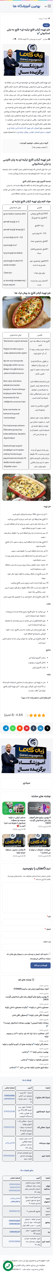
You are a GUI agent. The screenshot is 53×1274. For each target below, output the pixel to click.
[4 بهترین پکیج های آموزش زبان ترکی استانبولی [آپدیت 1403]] (39, 808)
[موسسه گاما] (26, 756)
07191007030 (9, 1127)
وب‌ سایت (47, 941)
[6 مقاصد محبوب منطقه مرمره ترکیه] (13, 840)
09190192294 (14, 1190)
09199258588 (14, 1241)
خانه (46, 18)
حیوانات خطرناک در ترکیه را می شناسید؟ (40, 851)
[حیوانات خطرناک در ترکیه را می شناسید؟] (39, 840)
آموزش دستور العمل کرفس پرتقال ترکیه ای (34, 132)
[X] (47, 728)
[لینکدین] (40, 728)
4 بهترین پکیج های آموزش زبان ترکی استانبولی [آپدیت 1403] (40, 820)
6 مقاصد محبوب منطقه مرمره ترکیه (15, 851)
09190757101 (15, 1187)
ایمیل (48, 929)
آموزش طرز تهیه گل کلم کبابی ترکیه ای (24, 128)
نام (49, 916)
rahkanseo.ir (15, 1269)
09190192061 (14, 1224)
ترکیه (41, 18)
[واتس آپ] (13, 728)
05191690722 (14, 1211)
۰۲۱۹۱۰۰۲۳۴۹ (10, 1143)
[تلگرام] (6, 728)
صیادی (45, 39)
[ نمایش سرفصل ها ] (39, 147)
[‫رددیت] (20, 728)
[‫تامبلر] (34, 728)
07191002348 (9, 1111)
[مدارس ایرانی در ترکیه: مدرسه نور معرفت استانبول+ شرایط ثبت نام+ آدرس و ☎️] (13, 808)
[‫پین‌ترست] (27, 728)
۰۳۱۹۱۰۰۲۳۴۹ (15, 1198)
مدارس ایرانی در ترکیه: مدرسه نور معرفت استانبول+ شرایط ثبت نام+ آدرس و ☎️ (14, 822)
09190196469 (9, 1155)
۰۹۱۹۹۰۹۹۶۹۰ (15, 1201)
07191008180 (9, 1095)
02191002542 (14, 1184)
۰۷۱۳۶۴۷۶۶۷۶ (9, 1099)
